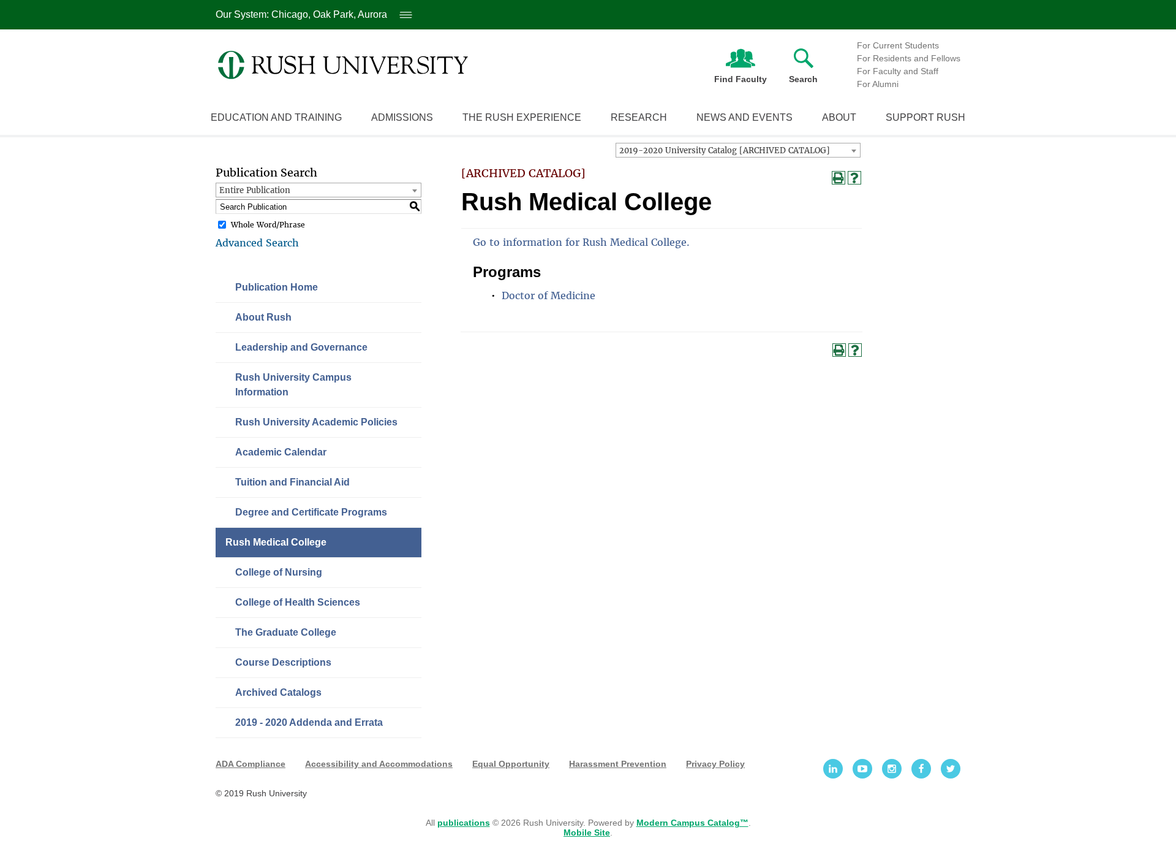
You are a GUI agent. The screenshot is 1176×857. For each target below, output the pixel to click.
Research (639, 117)
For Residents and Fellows (908, 58)
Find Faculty (740, 79)
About (839, 117)
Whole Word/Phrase (268, 224)
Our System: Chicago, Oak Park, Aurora (312, 14)
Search (803, 79)
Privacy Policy (715, 764)
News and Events (744, 117)
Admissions (402, 117)
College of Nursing (278, 572)
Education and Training (276, 117)
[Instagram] (892, 769)
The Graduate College (285, 632)
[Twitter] (950, 769)
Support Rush (925, 117)
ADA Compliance (250, 764)
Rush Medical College (275, 542)
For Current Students (898, 45)
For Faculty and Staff (897, 71)
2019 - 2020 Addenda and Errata (309, 722)
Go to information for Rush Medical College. (581, 242)
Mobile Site (587, 832)
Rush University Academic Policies (316, 422)
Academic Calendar (280, 452)
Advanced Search (257, 243)
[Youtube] (862, 769)
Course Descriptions (283, 662)
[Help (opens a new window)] (854, 178)
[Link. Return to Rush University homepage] (343, 65)
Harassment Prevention (617, 764)
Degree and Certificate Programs (311, 512)
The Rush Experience (521, 117)
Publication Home (276, 287)
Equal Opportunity (510, 764)
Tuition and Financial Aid (292, 482)
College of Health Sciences (297, 602)
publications (463, 823)
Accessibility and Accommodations (379, 764)
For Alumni (878, 84)
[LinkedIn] (833, 769)
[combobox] (738, 150)
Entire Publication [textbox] (254, 190)
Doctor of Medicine (548, 295)
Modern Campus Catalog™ (692, 823)
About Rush (263, 317)
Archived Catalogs (278, 692)
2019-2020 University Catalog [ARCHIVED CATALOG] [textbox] (724, 150)
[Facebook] (921, 769)
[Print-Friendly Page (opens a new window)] (838, 178)
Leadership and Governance (301, 347)
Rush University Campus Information (293, 384)
